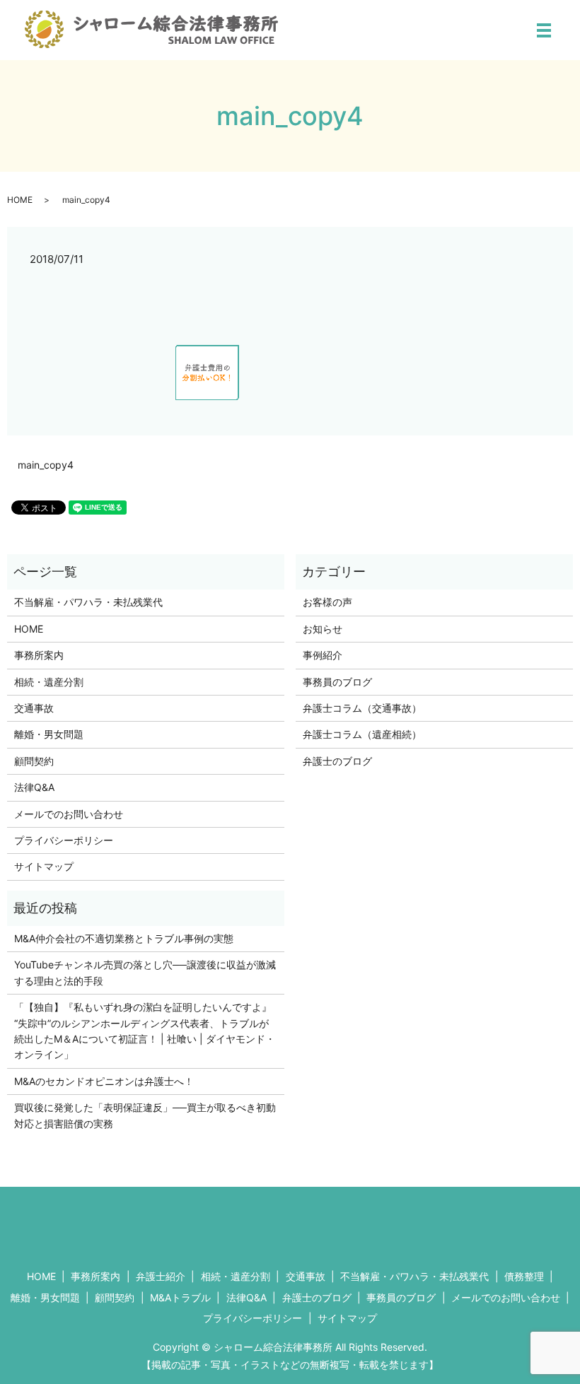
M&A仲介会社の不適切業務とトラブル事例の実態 (123, 938)
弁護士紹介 (160, 1276)
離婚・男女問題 (48, 734)
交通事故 (34, 708)
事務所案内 (39, 655)
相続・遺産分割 (48, 682)
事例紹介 (322, 655)
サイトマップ (44, 866)
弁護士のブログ (337, 761)
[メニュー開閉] (544, 30)
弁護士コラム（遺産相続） (362, 734)
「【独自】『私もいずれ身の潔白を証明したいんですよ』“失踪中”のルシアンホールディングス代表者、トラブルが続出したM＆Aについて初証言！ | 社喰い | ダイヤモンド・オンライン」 (144, 1030)
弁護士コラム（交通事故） (362, 708)
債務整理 (524, 1276)
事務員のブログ (337, 682)
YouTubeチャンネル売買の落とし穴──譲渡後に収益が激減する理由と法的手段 (145, 972)
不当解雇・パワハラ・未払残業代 (88, 602)
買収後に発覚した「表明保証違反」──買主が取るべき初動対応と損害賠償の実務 (145, 1115)
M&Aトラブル (180, 1297)
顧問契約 (34, 761)
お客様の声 (327, 602)
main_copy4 (46, 465)
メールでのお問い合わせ (68, 814)
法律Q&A (34, 787)
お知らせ (322, 629)
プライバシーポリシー (63, 840)
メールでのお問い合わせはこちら (426, 1222)
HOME (20, 199)
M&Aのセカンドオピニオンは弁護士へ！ (104, 1081)
